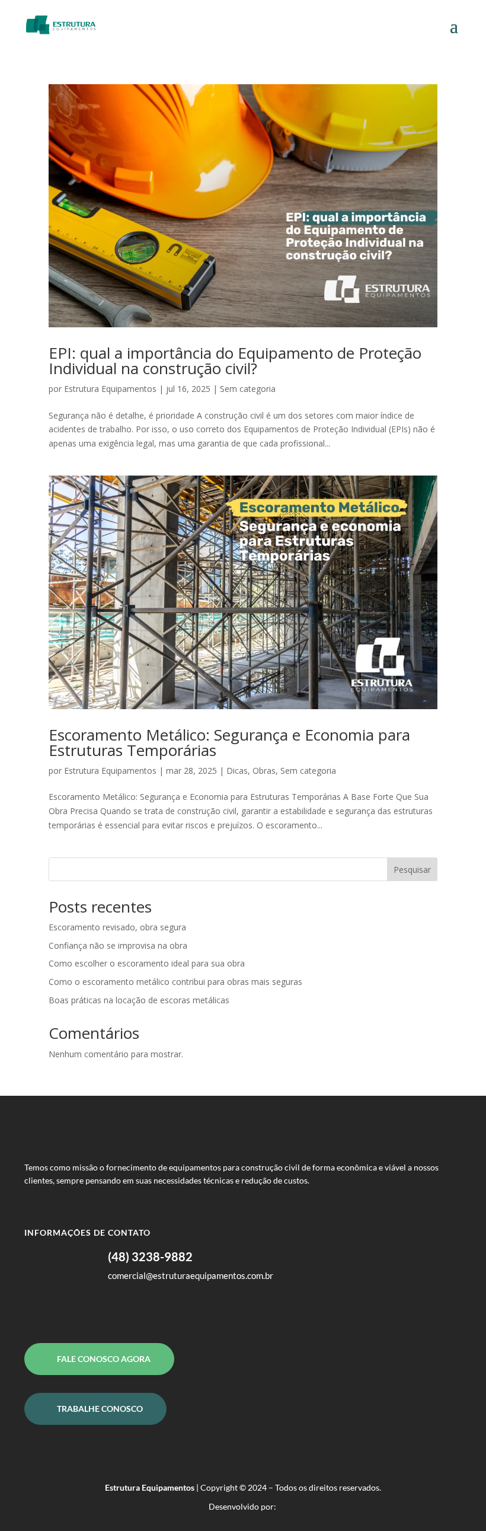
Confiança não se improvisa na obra (118, 945)
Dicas (237, 770)
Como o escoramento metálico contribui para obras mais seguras (175, 981)
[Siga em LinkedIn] (57, 1311)
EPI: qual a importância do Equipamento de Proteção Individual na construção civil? (235, 360)
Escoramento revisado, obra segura (117, 927)
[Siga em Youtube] (104, 1311)
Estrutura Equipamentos (110, 388)
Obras (264, 770)
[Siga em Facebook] (33, 1311)
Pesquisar (412, 869)
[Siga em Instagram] (81, 1311)
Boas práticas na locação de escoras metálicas (139, 1000)
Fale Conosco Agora (104, 1359)
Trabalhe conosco (100, 1409)
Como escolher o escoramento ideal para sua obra (147, 963)
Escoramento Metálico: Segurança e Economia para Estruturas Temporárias (229, 742)
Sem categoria (248, 388)
